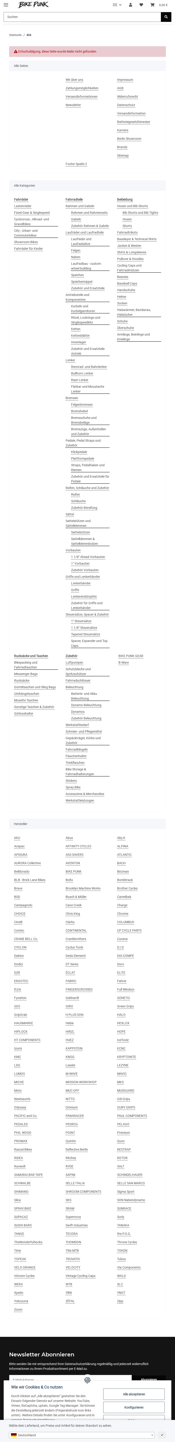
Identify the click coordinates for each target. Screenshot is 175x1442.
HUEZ (70, 1040)
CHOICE (20, 913)
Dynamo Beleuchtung (86, 705)
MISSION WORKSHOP (81, 1082)
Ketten (75, 329)
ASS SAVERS (74, 854)
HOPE (121, 1031)
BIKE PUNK (74, 871)
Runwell (19, 1166)
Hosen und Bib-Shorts (132, 206)
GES (17, 1006)
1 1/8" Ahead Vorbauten (88, 557)
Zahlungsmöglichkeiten (82, 88)
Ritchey (71, 1158)
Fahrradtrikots (127, 232)
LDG (17, 1065)
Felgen (75, 250)
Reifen (75, 494)
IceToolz (123, 1040)
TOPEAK (20, 1259)
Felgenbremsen (82, 404)
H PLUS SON (74, 1015)
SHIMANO (21, 1191)
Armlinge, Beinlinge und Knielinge (133, 337)
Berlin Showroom (129, 138)
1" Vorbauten (80, 563)
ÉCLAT (70, 972)
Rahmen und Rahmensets (89, 212)
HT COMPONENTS (27, 1040)
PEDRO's (72, 1124)
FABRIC (71, 981)
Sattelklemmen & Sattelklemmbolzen (84, 541)
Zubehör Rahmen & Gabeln (90, 226)
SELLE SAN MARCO (131, 1183)
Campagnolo (23, 905)
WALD (121, 1276)
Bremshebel (79, 411)
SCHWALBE (22, 1183)
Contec (19, 930)
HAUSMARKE (23, 1023)
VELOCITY (73, 1267)
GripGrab (20, 1015)
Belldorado (21, 871)
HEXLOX (123, 1023)
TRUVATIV (73, 1259)
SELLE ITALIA (75, 1183)
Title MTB (72, 1250)
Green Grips (125, 1006)
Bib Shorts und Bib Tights (140, 212)
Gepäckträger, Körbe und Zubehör (83, 740)
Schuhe (122, 321)
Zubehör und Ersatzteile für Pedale (90, 479)
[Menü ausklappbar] (6, 3)
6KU (17, 838)
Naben (75, 257)
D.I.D (120, 947)
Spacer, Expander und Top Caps (89, 643)
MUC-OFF (72, 1090)
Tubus (121, 1259)
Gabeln (76, 219)
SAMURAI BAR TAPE (28, 1175)
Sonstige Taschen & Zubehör (34, 707)
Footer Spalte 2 (76, 164)
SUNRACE (124, 1208)
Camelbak (124, 897)
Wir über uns (74, 80)
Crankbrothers (76, 939)
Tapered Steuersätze (85, 634)
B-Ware (123, 662)
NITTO (70, 1099)
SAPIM (70, 1175)
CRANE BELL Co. (26, 939)
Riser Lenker (79, 380)
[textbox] (81, 1435)
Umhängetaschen (26, 694)
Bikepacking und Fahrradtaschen (25, 665)
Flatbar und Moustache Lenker (87, 389)
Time (17, 1250)
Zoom (18, 1309)
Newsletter (73, 105)
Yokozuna (21, 1301)
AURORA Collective (27, 863)
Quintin (71, 1141)
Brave (18, 888)
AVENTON (73, 863)
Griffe (75, 590)
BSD (17, 897)
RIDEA (18, 1158)
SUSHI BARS (23, 1225)
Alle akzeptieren (134, 1394)
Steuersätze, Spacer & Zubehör (87, 614)
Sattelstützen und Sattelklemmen (78, 523)
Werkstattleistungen (80, 800)
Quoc (121, 1141)
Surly (120, 1217)
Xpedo (18, 1292)
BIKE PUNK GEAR (130, 656)
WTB (69, 1284)
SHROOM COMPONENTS (83, 1191)
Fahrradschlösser (78, 680)
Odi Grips (123, 1099)
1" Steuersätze (81, 621)
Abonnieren (149, 1379)
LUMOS (19, 1073)
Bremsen (72, 398)
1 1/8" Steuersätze (84, 627)
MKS (120, 1082)
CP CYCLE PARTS (129, 930)
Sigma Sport (125, 1191)
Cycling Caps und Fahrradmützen (129, 268)
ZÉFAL (70, 1301)
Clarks (70, 922)
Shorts (127, 226)
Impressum (125, 80)
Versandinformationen (82, 96)
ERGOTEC (21, 981)
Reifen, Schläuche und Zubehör (87, 488)
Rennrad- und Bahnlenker (89, 367)
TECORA (72, 1234)
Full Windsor (125, 989)
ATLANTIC (124, 854)
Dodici (18, 964)
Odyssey (20, 1107)
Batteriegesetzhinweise (133, 122)
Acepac (19, 846)
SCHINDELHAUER (129, 1175)
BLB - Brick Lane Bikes (29, 880)
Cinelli (18, 922)
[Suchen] (166, 17)
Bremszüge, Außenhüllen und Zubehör (88, 431)
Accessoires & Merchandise (85, 794)
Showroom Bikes (26, 242)
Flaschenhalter (76, 756)
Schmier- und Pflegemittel (84, 731)
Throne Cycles (127, 1242)
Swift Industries (77, 1225)
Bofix (69, 880)
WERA (18, 1284)
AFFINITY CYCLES (78, 846)
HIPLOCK (21, 1031)
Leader (70, 1065)
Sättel (70, 514)
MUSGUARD (125, 1090)
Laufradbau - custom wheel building (86, 266)
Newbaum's (22, 1099)
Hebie (70, 1023)
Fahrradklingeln (77, 749)
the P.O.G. (124, 1234)
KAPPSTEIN (74, 1048)
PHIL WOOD (22, 1132)
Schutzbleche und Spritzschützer (78, 671)
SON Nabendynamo (131, 1200)
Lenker (70, 360)
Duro (120, 964)
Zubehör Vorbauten (85, 570)
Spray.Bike (73, 787)
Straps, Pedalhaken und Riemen (88, 467)
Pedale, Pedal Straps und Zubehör (83, 443)
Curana (122, 939)
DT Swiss (72, 964)
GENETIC (123, 998)
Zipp (120, 1301)
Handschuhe (126, 290)
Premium (123, 1132)
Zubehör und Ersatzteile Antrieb (88, 351)
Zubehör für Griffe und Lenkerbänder (87, 605)
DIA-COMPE (125, 956)
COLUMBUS (125, 922)
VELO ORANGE (25, 1267)
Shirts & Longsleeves (131, 252)
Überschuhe (125, 328)
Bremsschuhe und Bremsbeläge (84, 420)
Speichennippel (81, 281)
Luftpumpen (74, 662)
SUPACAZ (21, 1217)
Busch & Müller (76, 897)
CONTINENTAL (76, 930)
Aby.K (121, 838)
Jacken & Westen (129, 245)
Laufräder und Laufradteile (85, 232)
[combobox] (82, 1435)
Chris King (73, 913)
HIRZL (70, 1031)
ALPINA (122, 846)
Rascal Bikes (23, 1149)
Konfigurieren (134, 1407)
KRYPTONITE (126, 1057)
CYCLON (20, 947)
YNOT (121, 1292)
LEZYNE (123, 1065)
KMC (17, 1057)
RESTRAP (124, 1149)
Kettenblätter (80, 335)
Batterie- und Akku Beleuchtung (84, 696)
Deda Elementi (76, 956)
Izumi (18, 1048)
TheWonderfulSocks (28, 1242)
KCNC (121, 1048)
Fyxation (20, 998)
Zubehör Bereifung (84, 508)
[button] (130, 5)
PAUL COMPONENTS (132, 1116)
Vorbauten (73, 550)
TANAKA (123, 1225)
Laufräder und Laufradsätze (81, 241)
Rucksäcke (21, 680)
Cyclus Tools (74, 947)
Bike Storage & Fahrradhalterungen (80, 771)
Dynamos (78, 711)
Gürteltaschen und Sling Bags (35, 687)
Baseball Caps (127, 283)
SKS (68, 1200)
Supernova (73, 1217)
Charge (122, 905)
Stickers (71, 780)
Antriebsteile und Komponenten (77, 297)
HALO (121, 1015)
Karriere (122, 130)
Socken (122, 303)
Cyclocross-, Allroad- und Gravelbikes (31, 221)
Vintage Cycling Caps (80, 1276)
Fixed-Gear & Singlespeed (32, 212)
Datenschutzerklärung (80, 1364)
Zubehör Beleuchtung (86, 718)
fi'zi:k (17, 989)
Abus (69, 838)
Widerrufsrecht (127, 96)
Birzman (123, 871)
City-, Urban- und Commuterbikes (26, 233)
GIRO (69, 1006)
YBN (69, 1292)
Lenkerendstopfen (84, 596)
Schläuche (78, 501)
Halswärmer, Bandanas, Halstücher (134, 312)
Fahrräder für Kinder (28, 248)
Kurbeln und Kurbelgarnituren (83, 308)
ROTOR (122, 1158)
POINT (70, 1132)
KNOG (70, 1057)
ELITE (121, 972)
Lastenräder (22, 206)
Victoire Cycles (24, 1276)
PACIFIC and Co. (25, 1116)
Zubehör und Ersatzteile (88, 288)
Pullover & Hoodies (130, 259)
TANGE (19, 1234)
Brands (122, 147)
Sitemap (123, 155)
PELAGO (123, 1124)
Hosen (127, 219)
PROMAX (20, 1141)
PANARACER (75, 1116)
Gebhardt (72, 998)
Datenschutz (126, 105)
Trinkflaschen (75, 762)
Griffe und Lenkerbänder (83, 576)
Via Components (129, 1267)
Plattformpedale (82, 458)
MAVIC (122, 1073)
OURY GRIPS (126, 1107)
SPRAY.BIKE (22, 1208)
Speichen (77, 275)
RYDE (69, 1166)
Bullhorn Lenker (82, 373)
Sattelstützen (80, 532)
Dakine (19, 956)
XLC (120, 1284)
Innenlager (78, 342)
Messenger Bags (26, 674)
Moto (18, 1090)
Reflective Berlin (77, 1149)
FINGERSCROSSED (79, 989)
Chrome (122, 913)
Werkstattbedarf (77, 725)
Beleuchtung (74, 687)
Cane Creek (74, 905)
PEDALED (21, 1124)
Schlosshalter (23, 713)
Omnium (72, 1107)
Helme (121, 296)
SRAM (70, 1208)
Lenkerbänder (81, 583)
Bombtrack (125, 880)
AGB (120, 88)
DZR (17, 972)
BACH (121, 863)
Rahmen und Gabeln (80, 206)
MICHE (19, 1082)
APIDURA (20, 854)
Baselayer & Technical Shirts (137, 239)
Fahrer (121, 981)
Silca (17, 1200)
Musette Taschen (26, 700)
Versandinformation (131, 113)
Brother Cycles (127, 888)
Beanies (122, 277)
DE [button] (115, 5)
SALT (120, 1166)
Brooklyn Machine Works (83, 888)
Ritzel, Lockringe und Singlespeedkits (85, 320)
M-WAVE (72, 1073)
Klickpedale (79, 452)
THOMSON (73, 1242)
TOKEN (122, 1250)
